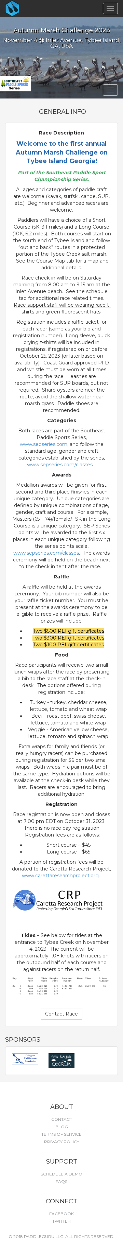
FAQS (61, 1181)
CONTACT (61, 1119)
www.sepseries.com (43, 444)
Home (24, 8)
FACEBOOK (61, 1213)
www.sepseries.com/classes (60, 465)
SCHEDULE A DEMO (61, 1173)
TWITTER (61, 1221)
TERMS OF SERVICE (61, 1134)
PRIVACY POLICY (61, 1141)
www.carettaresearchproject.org (60, 876)
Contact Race (61, 1014)
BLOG (61, 1126)
